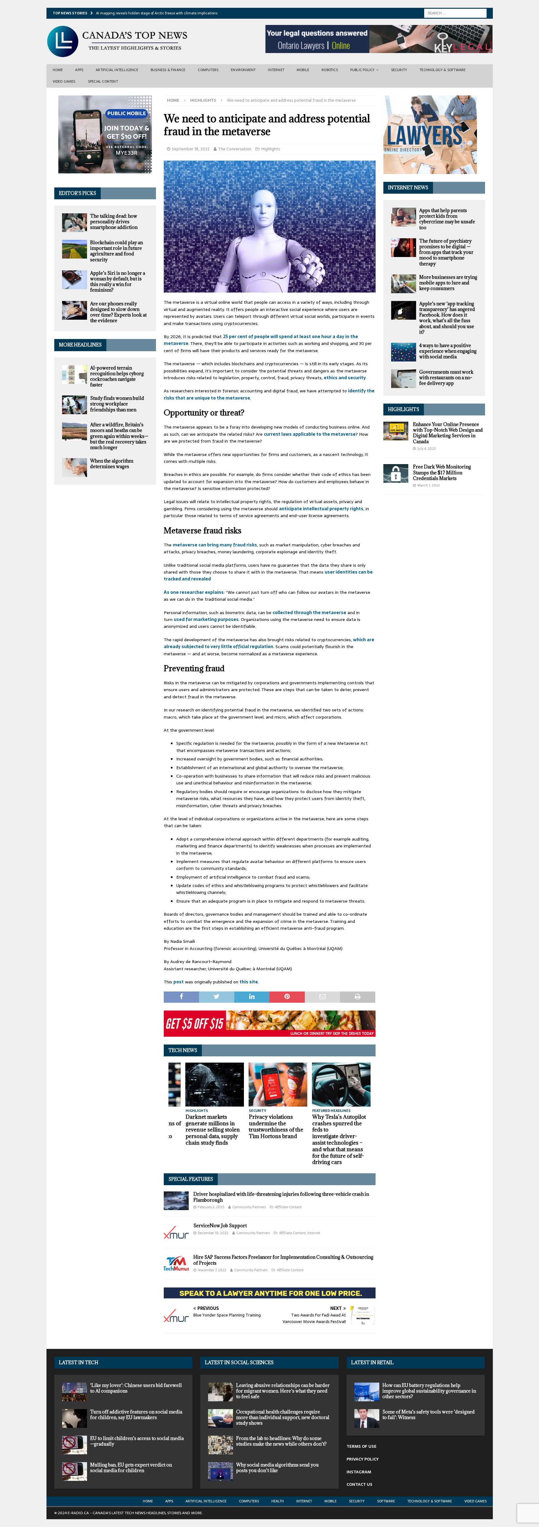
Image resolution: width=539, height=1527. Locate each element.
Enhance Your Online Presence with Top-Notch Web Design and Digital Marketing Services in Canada (448, 432)
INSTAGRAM (359, 1472)
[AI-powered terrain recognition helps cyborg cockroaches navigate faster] (74, 374)
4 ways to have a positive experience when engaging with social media (448, 351)
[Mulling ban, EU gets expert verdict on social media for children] (74, 1471)
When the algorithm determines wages (111, 463)
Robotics (330, 70)
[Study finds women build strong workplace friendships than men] (74, 404)
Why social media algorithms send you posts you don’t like (277, 1467)
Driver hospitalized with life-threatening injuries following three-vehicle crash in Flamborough (281, 1197)
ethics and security (345, 377)
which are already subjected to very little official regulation (269, 643)
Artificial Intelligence (117, 70)
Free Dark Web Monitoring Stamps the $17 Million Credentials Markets (442, 472)
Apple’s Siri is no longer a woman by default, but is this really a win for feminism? (117, 281)
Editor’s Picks (77, 193)
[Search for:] (455, 12)
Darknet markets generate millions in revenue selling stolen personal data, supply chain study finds (213, 1129)
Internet (276, 70)
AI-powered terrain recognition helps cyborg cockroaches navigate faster (117, 376)
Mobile (303, 70)
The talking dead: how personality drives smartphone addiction (114, 221)
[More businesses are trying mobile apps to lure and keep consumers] (403, 283)
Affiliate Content (288, 1207)
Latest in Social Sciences (239, 1362)
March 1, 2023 (428, 485)
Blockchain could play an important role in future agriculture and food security (116, 251)
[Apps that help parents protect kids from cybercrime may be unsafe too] (403, 217)
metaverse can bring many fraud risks (215, 544)
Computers (208, 70)
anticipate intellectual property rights (321, 508)
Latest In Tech (78, 1362)
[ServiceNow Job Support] (176, 1232)
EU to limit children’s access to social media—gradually (137, 1441)
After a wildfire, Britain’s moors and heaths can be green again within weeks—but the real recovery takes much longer (119, 436)
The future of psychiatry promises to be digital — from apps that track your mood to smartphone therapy (446, 252)
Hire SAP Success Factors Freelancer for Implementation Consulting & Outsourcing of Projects (283, 1260)
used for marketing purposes (206, 619)
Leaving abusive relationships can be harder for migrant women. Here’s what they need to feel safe (283, 1390)
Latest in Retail (372, 1362)
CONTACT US (359, 1484)
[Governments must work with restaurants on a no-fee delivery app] (403, 378)
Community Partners (249, 1207)
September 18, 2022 (191, 149)
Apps (79, 70)
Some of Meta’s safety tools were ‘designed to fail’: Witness (428, 1414)
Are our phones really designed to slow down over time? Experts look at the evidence (118, 312)
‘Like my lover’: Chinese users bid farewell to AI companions (136, 1388)
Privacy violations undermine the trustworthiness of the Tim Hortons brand (276, 1126)
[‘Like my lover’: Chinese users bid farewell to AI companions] (74, 1392)
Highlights (270, 149)
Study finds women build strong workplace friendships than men (117, 403)
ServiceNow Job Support (220, 1226)
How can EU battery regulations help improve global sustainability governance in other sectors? (429, 1390)
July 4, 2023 (426, 448)
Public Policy (362, 70)
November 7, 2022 (212, 1270)
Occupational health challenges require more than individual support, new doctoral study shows (282, 1417)
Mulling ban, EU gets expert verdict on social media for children (131, 1467)
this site (249, 981)
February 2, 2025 (211, 1207)
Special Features (190, 1179)
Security (399, 70)
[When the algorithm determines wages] (74, 467)
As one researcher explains (194, 592)
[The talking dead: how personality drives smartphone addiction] (74, 222)
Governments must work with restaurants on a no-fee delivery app (446, 377)
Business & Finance (168, 70)
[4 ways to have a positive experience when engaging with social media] (403, 352)
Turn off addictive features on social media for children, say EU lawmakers (136, 1414)
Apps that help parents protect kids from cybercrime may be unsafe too (447, 218)
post (178, 981)
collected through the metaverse (309, 612)
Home (58, 70)
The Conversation (234, 149)
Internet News (408, 188)
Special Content (103, 81)
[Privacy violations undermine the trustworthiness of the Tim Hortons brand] (278, 1085)
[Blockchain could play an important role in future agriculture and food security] (74, 249)
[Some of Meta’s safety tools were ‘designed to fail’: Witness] (366, 1418)
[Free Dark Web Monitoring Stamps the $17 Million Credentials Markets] (395, 473)
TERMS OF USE (361, 1446)
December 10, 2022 (213, 1233)
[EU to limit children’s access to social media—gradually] (74, 1445)
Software (386, 1501)
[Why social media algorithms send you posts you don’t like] (220, 1471)
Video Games (64, 81)
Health (277, 1501)
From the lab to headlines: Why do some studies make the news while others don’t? (281, 1441)
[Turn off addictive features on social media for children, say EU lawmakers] (74, 1418)
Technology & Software (442, 70)
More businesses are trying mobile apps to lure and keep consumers (448, 282)
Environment (243, 70)
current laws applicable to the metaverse (310, 434)
